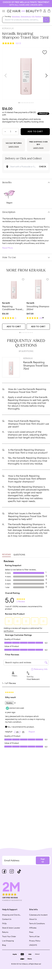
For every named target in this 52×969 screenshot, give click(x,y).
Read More (7, 248)
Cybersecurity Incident (38, 915)
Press (31, 932)
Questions (19, 554)
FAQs (4, 923)
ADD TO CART (14, 327)
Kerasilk (8, 28)
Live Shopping (8, 941)
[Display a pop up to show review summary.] (43, 318)
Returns (5, 932)
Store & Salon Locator (11, 928)
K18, (33, 16)
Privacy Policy (34, 941)
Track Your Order (9, 936)
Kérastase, (16, 16)
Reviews (6, 555)
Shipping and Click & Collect (10, 915)
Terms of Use (34, 936)
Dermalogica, (26, 16)
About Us (33, 919)
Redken (38, 16)
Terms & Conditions (37, 923)
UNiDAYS (33, 945)
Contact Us (6, 919)
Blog (4, 945)
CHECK (42, 167)
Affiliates (32, 928)
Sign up (43, 860)
